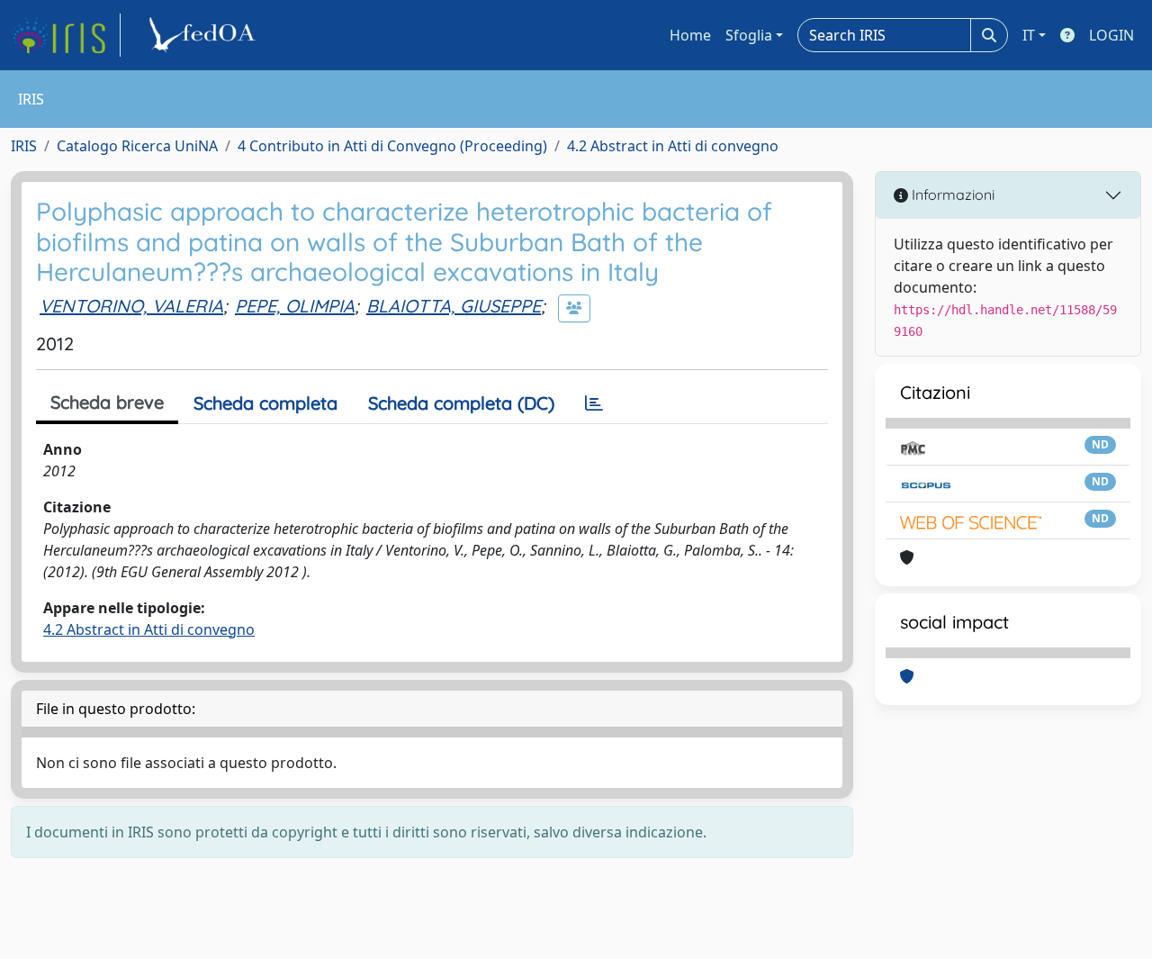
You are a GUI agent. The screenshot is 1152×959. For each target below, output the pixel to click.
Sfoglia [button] (748, 35)
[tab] (594, 403)
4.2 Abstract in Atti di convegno (672, 146)
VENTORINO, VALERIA (131, 305)
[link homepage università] (205, 35)
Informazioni (951, 194)
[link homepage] (66, 35)
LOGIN (1111, 35)
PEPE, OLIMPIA (295, 305)
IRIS (24, 146)
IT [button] (1028, 35)
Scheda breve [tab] (107, 402)
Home (690, 35)
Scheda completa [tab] (266, 403)
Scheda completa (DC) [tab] (461, 403)
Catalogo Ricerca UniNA (137, 146)
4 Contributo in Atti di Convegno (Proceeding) (392, 146)
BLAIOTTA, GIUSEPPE (453, 305)
